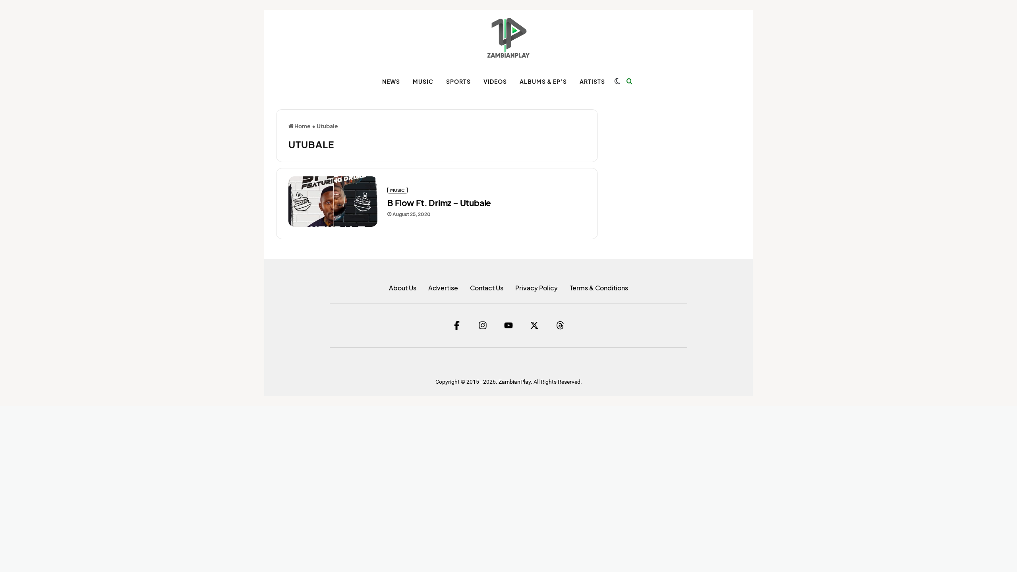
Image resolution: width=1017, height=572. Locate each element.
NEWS (391, 81)
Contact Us (486, 288)
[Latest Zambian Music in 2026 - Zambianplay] (508, 38)
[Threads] (560, 325)
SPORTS (458, 81)
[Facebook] (457, 325)
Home (302, 125)
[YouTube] (508, 325)
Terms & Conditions (599, 288)
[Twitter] (534, 325)
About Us (402, 288)
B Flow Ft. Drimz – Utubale (439, 202)
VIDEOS (495, 81)
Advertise (443, 288)
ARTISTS (592, 81)
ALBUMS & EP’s (543, 81)
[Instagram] (483, 325)
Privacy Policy (536, 288)
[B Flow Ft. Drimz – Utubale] (332, 201)
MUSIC (423, 81)
